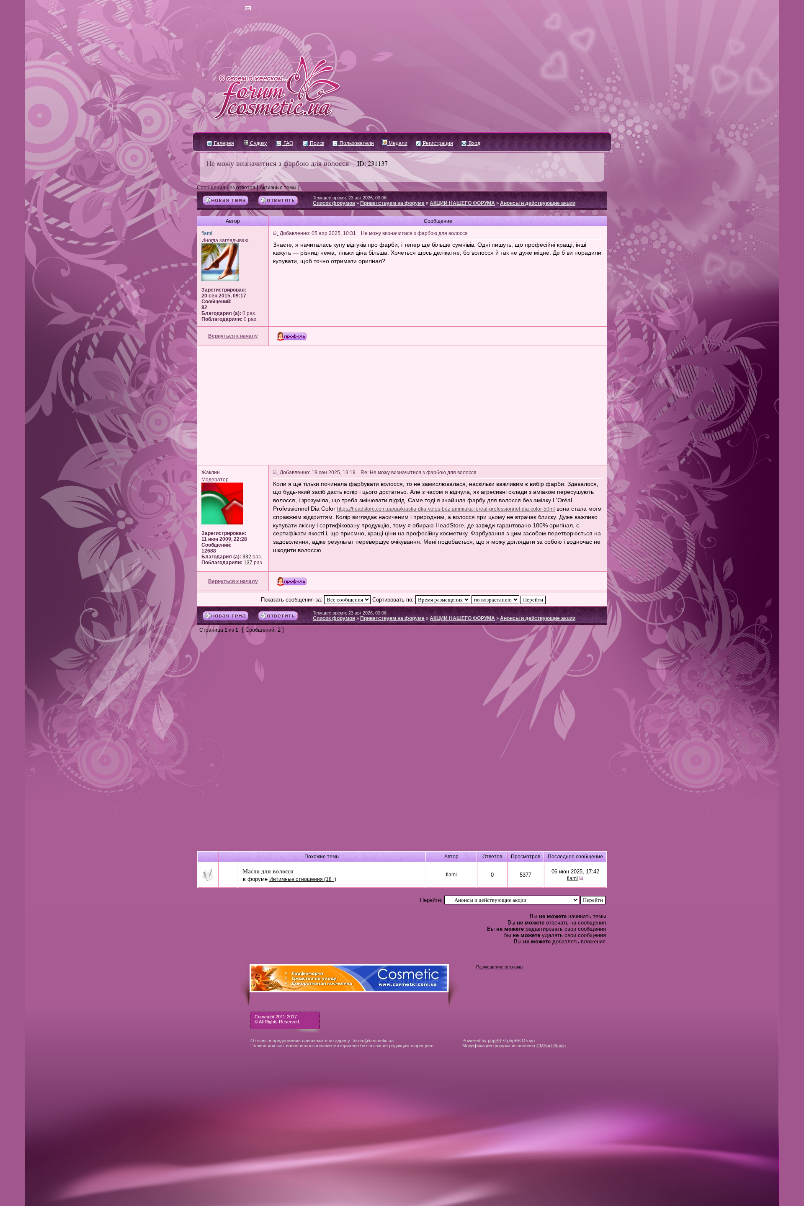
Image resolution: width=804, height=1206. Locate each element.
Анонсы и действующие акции (537, 203)
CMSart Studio (551, 1045)
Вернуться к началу (233, 336)
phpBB (494, 1040)
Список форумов (334, 203)
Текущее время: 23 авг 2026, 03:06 (350, 197)
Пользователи (356, 143)
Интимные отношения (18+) (302, 879)
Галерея (223, 143)
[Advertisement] (402, 405)
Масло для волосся (268, 871)
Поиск (316, 143)
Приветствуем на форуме (392, 203)
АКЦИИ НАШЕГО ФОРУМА (462, 203)
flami (451, 875)
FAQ (287, 143)
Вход (473, 143)
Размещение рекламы (499, 966)
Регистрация (437, 143)
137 (248, 563)
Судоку (258, 143)
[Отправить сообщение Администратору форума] (224, 8)
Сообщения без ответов (226, 188)
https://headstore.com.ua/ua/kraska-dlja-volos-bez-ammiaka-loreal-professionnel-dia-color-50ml (446, 509)
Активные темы (278, 188)
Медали (397, 143)
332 (246, 557)
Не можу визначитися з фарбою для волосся (277, 163)
